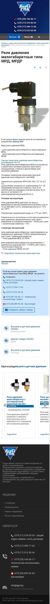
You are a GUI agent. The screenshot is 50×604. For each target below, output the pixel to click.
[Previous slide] (5, 405)
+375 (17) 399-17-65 (26, 26)
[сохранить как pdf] (46, 67)
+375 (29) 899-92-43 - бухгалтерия (20, 304)
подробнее (12, 434)
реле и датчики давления (32, 366)
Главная (4, 43)
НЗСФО (4, 263)
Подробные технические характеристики (22, 253)
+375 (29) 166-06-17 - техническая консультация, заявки (26, 19)
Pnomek (25, 410)
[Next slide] (45, 405)
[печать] (40, 67)
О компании (10, 503)
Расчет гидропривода (14, 516)
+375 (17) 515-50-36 (26, 30)
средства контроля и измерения (22, 43)
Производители (11, 507)
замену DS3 (17, 141)
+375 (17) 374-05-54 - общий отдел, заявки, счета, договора (26, 23)
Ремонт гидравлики (13, 511)
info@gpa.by (17, 585)
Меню (27, 37)
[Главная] (25, 15)
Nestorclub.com (37, 600)
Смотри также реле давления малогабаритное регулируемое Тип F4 (22, 161)
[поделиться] (34, 67)
